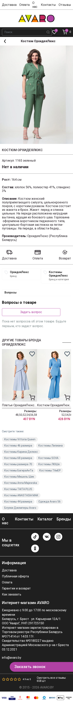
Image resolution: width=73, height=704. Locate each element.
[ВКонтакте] (47, 537)
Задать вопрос (31, 312)
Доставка (9, 5)
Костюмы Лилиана (50, 445)
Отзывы (65, 5)
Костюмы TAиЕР (50, 470)
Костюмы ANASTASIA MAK (21, 495)
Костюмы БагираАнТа (18, 470)
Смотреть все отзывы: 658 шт (51, 679)
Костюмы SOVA (48, 458)
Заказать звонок (30, 666)
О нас (34, 4)
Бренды (64, 519)
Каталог (45, 519)
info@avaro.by (11, 657)
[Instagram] (58, 537)
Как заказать (11, 594)
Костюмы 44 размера (18, 501)
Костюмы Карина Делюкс (21, 451)
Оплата (24, 5)
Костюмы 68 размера (18, 458)
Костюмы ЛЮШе (49, 464)
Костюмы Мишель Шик (19, 476)
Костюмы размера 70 (18, 464)
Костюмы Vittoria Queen (19, 439)
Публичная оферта (15, 576)
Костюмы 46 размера (18, 445)
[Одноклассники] (35, 548)
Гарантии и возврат (16, 588)
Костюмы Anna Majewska (20, 482)
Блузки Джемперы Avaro (20, 507)
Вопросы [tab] (10, 292)
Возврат (65, 258)
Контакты (48, 5)
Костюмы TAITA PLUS (18, 489)
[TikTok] (35, 537)
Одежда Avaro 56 (49, 501)
